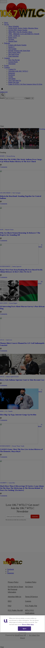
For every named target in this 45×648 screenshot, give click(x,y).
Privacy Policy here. (28, 624)
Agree (24, 628)
